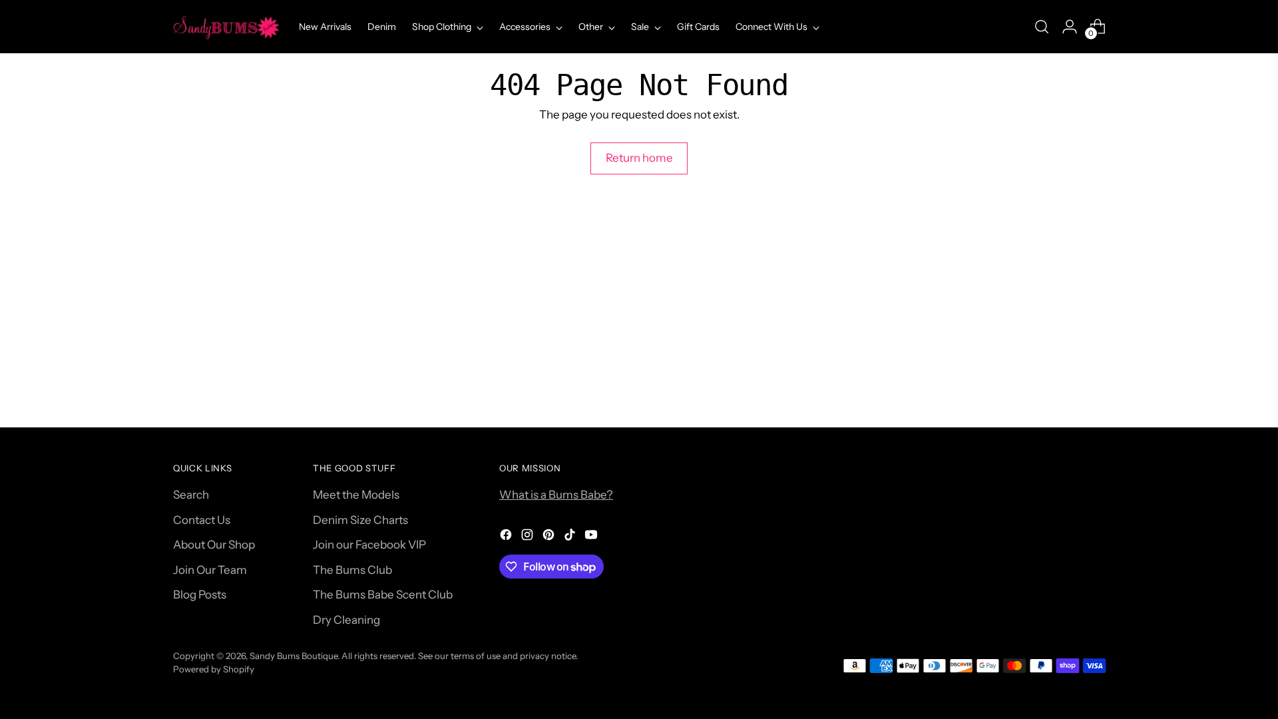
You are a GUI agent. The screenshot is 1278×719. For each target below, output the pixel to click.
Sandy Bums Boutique (293, 655)
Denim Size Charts (360, 520)
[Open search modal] (1041, 26)
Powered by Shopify (213, 669)
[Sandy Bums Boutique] (226, 26)
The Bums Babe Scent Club (383, 594)
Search (191, 494)
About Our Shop (214, 544)
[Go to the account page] (1069, 26)
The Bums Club (352, 570)
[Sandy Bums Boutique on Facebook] (507, 537)
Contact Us (201, 520)
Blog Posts (199, 594)
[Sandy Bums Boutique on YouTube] (592, 537)
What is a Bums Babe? (556, 494)
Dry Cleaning (346, 619)
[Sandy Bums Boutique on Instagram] (528, 537)
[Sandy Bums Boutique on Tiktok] (571, 537)
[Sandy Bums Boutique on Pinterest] (550, 537)
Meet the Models (356, 494)
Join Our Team (210, 570)
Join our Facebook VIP (369, 544)
